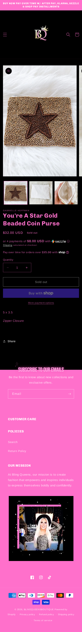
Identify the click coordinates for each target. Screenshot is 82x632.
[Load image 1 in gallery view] (15, 193)
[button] (5, 34)
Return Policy (17, 451)
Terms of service (43, 620)
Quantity (8, 259)
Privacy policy (27, 614)
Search (13, 442)
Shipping (7, 245)
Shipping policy (66, 614)
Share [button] (12, 341)
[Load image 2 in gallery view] (41, 193)
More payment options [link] (41, 302)
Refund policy (46, 614)
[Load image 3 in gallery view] (66, 193)
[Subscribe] (69, 394)
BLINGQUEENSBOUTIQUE (39, 609)
